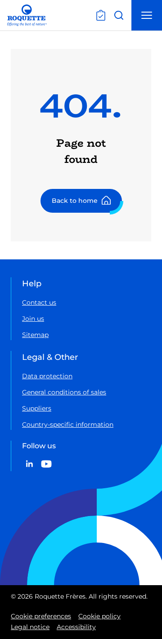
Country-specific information (67, 424)
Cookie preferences (41, 616)
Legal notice (30, 627)
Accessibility (76, 627)
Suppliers (36, 408)
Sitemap (35, 335)
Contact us (39, 302)
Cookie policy (99, 616)
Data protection (47, 376)
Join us (33, 319)
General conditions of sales (64, 392)
